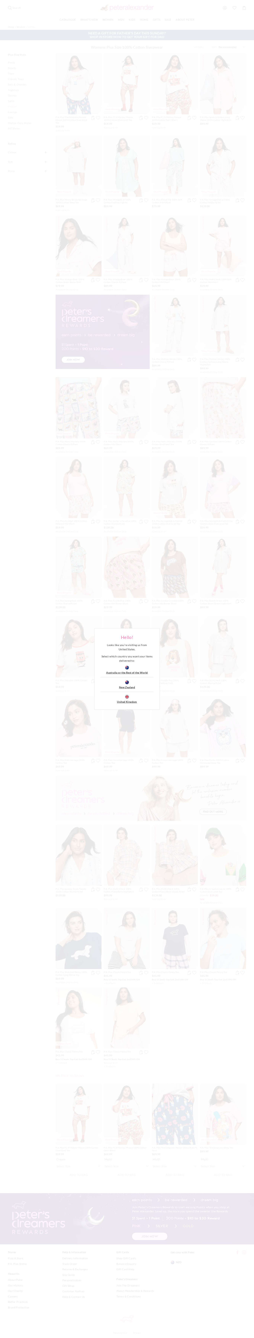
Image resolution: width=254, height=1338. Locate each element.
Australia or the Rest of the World (127, 672)
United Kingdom (127, 701)
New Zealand (127, 687)
